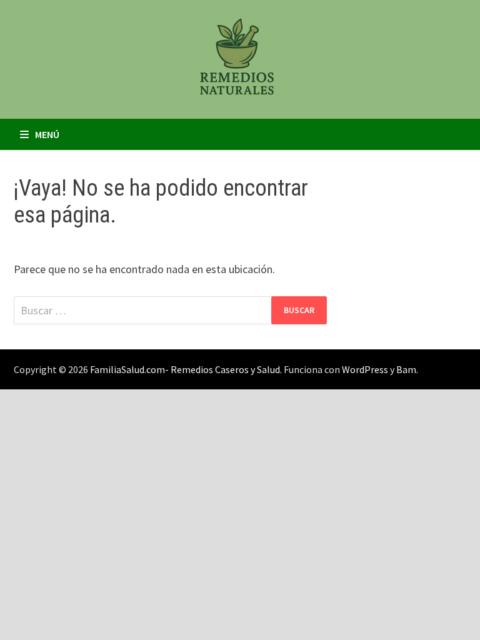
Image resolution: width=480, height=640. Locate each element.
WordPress (365, 369)
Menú (47, 134)
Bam (406, 369)
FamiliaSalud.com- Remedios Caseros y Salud (185, 369)
